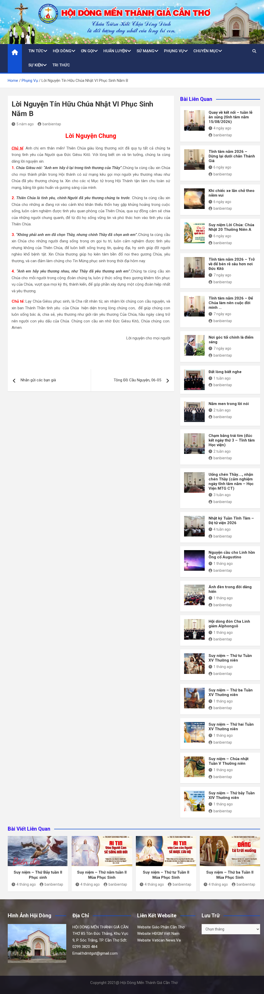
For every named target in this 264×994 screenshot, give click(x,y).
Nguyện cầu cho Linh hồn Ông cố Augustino (232, 554)
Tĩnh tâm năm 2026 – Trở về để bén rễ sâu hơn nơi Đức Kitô (232, 264)
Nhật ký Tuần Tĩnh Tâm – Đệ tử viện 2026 (231, 520)
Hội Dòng (62, 51)
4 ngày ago (222, 128)
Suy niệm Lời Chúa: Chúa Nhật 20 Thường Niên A (231, 227)
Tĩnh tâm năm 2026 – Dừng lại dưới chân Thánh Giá (232, 156)
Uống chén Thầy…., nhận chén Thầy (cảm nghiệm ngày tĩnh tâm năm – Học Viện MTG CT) (231, 481)
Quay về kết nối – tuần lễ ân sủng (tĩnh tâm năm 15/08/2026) (230, 117)
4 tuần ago (222, 529)
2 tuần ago (222, 410)
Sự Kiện (35, 65)
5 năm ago (25, 124)
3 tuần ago (222, 495)
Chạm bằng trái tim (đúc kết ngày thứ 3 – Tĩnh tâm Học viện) (232, 440)
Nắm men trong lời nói (229, 403)
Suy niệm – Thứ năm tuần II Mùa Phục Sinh (102, 875)
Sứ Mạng (145, 51)
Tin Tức (35, 51)
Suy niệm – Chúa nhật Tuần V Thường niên (229, 761)
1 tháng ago (223, 563)
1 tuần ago (222, 378)
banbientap (52, 124)
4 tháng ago (26, 884)
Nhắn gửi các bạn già (38, 380)
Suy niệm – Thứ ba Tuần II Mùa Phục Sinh (229, 875)
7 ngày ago (222, 275)
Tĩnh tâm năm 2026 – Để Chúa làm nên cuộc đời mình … (231, 303)
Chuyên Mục (205, 51)
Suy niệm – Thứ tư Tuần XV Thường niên (230, 658)
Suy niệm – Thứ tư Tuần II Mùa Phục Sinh (166, 875)
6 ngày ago (222, 167)
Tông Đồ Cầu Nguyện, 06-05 (137, 380)
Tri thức (61, 65)
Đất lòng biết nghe (225, 372)
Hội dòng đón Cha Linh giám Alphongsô (229, 623)
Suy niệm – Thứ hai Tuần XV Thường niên (231, 726)
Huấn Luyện (115, 51)
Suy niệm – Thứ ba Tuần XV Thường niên (231, 692)
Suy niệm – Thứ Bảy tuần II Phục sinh (38, 875)
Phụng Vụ (174, 51)
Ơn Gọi (87, 51)
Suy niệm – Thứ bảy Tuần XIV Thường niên (232, 795)
